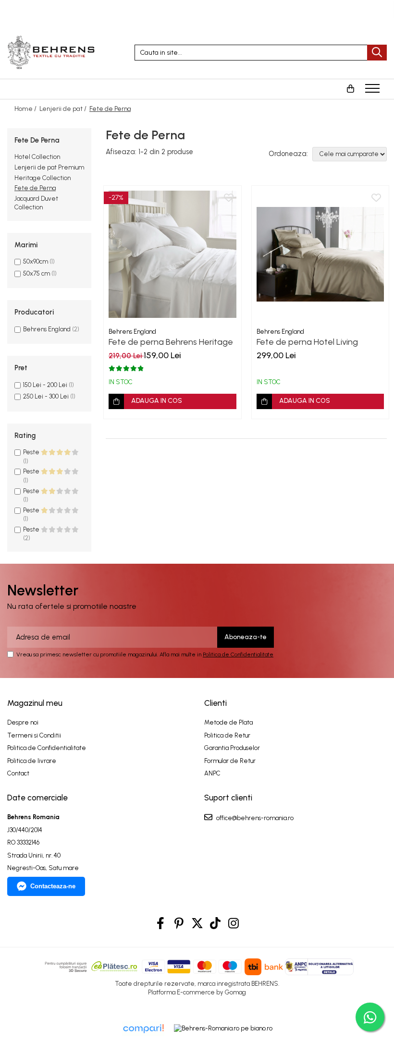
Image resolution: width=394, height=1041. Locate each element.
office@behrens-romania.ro (254, 818)
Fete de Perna (35, 188)
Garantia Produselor (232, 747)
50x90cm (35, 261)
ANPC (212, 773)
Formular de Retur (230, 760)
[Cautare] (377, 53)
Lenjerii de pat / (63, 109)
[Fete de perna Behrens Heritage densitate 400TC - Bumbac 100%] (172, 254)
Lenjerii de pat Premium (49, 167)
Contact (18, 773)
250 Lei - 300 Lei (46, 396)
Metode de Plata (228, 722)
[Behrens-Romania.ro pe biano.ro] (223, 1028)
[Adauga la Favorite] (228, 198)
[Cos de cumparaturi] (350, 88)
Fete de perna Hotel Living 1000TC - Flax (307, 342)
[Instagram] (233, 923)
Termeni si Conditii (34, 735)
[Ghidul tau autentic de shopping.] (143, 1028)
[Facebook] (160, 923)
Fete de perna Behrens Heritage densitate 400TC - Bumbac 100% (171, 342)
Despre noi (22, 722)
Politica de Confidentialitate (238, 654)
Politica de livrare (31, 760)
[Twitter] (197, 923)
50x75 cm (36, 273)
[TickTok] (215, 923)
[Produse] (373, 91)
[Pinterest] (179, 923)
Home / (26, 109)
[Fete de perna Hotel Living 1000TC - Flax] (320, 254)
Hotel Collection (37, 156)
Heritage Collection (42, 178)
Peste (32, 452)
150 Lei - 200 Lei (45, 384)
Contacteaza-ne (52, 886)
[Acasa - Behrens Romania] (63, 52)
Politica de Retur (227, 735)
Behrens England (47, 329)
